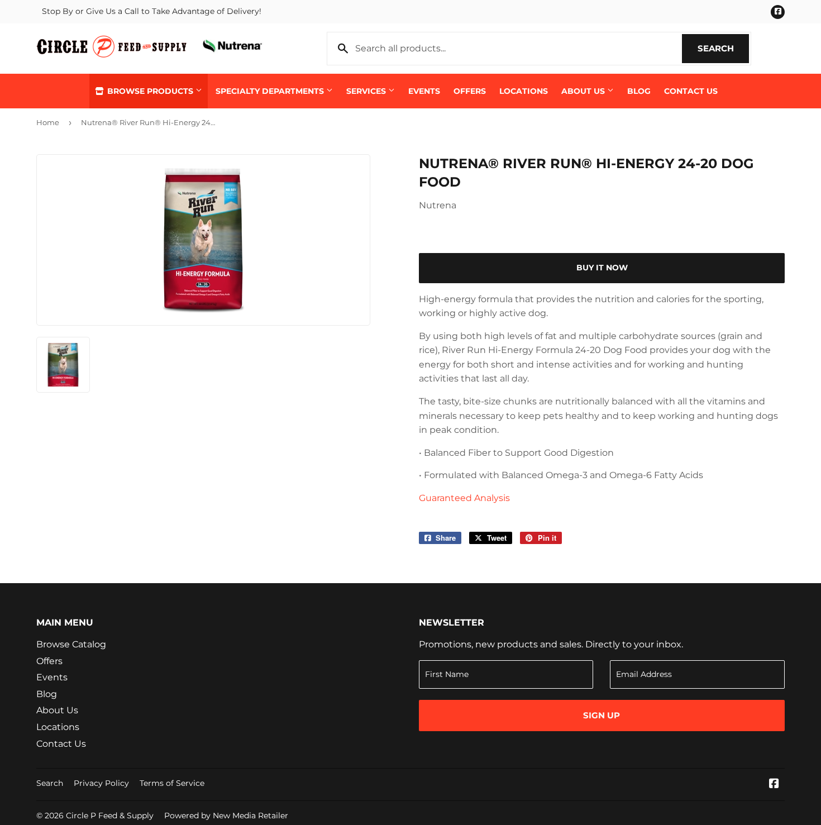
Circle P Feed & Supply (110, 815)
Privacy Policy (101, 783)
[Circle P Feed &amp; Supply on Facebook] (774, 784)
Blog (639, 91)
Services (367, 91)
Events (424, 91)
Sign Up (601, 715)
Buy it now (602, 268)
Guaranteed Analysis (464, 498)
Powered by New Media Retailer (226, 815)
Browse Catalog (71, 644)
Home (47, 122)
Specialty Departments (271, 91)
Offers (470, 91)
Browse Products (150, 91)
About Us (584, 91)
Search (723, 48)
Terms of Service (172, 783)
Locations (523, 91)
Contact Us (691, 91)
